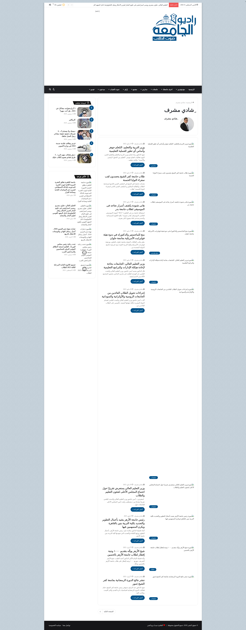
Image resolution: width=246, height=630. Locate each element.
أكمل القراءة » (137, 165)
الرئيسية (192, 89)
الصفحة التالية (109, 611)
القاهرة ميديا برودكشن (155, 625)
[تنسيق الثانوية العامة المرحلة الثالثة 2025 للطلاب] (84, 269)
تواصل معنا (66, 625)
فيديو (92, 89)
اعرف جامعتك (167, 89)
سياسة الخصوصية (55, 625)
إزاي (126, 89)
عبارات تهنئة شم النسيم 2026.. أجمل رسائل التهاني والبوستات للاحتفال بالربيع (64, 231)
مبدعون (102, 89)
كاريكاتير (72, 120)
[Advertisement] (123, 66)
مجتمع (135, 89)
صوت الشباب (114, 89)
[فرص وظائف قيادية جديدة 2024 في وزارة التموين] (84, 147)
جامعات (155, 89)
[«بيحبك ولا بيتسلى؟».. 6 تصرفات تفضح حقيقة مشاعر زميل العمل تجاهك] (84, 135)
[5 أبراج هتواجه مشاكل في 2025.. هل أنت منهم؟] (84, 112)
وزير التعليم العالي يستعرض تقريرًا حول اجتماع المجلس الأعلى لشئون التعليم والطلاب (123, 492)
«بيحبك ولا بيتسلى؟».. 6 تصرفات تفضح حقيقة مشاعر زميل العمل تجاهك (64, 133)
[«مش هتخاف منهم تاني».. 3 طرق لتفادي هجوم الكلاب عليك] (84, 158)
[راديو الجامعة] (174, 27)
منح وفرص (181, 89)
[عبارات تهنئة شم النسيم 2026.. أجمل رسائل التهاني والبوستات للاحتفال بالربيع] (84, 234)
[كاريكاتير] (84, 123)
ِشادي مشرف (170, 118)
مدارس (144, 89)
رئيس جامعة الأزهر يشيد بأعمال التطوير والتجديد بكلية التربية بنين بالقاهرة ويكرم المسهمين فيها (123, 523)
